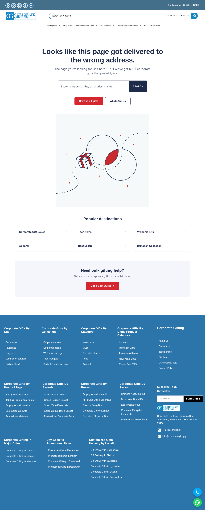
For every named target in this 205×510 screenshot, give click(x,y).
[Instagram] (13, 5)
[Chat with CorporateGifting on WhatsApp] (197, 502)
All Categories (51, 26)
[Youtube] (31, 5)
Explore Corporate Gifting (127, 26)
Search (138, 86)
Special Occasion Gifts (84, 26)
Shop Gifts (67, 26)
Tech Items (102, 232)
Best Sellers (102, 246)
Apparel (43, 246)
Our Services (105, 26)
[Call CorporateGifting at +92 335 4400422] (197, 492)
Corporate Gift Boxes (43, 232)
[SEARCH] (194, 16)
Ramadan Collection (161, 246)
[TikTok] (25, 5)
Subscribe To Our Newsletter (167, 389)
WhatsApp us (118, 100)
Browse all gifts (88, 100)
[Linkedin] (19, 5)
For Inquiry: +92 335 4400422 (183, 5)
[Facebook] (7, 5)
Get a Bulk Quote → (102, 285)
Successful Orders (152, 26)
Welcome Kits (161, 232)
